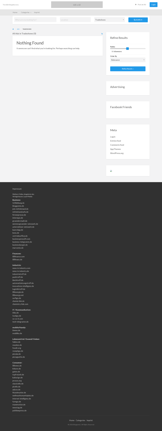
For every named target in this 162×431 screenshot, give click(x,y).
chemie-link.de (18, 301)
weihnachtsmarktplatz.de (23, 395)
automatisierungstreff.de (23, 283)
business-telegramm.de (22, 242)
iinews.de (16, 330)
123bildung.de (18, 203)
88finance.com (18, 256)
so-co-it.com (17, 319)
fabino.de (16, 342)
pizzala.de (16, 354)
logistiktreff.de (18, 289)
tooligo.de (16, 316)
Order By (113, 56)
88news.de (16, 365)
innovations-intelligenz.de (23, 286)
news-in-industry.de (20, 271)
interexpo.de (17, 218)
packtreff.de (17, 277)
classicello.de (17, 383)
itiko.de (15, 313)
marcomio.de (17, 248)
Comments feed (117, 145)
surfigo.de (16, 298)
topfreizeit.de (18, 374)
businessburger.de (20, 245)
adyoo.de (16, 389)
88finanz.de (17, 259)
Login (153, 5)
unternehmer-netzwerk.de (23, 227)
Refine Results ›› (128, 69)
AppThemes (115, 149)
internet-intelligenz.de (21, 398)
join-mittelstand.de (20, 209)
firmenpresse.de (19, 215)
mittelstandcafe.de (20, 212)
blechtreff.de (17, 280)
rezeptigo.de (17, 351)
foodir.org (16, 348)
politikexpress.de (19, 410)
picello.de (16, 386)
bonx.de (15, 233)
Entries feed (115, 141)
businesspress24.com (21, 239)
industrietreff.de (19, 274)
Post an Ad (141, 5)
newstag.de (17, 407)
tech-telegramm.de (20, 322)
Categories (25, 12)
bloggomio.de (18, 206)
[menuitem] (140, 4)
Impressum (17, 189)
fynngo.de (16, 401)
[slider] (127, 48)
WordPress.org (116, 153)
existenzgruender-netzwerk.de (25, 224)
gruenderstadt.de (19, 221)
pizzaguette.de (18, 357)
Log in (112, 136)
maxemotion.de (18, 404)
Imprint (37, 12)
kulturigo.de (17, 377)
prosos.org (17, 380)
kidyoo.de (16, 368)
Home (15, 12)
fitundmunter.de (19, 392)
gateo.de (16, 371)
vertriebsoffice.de (19, 236)
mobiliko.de (17, 333)
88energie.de (17, 292)
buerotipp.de (17, 230)
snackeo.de (17, 345)
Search (138, 20)
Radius (112, 47)
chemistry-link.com (20, 304)
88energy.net (18, 295)
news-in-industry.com (21, 268)
